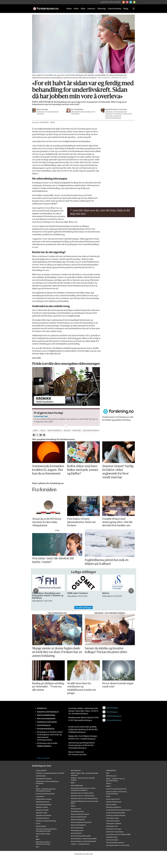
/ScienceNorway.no (114, 720)
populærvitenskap (91, 430)
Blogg (125, 9)
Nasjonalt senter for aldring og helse (82, 793)
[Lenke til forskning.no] (47, 7)
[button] (123, 2)
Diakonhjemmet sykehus (43, 778)
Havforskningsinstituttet (43, 804)
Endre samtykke (43, 758)
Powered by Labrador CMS (83, 854)
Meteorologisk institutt (43, 834)
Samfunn (91, 9)
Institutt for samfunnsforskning (46, 821)
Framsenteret (40, 796)
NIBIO (38, 839)
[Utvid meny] (133, 8)
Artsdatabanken (41, 776)
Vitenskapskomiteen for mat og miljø (117, 845)
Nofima (73, 806)
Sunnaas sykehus (111, 804)
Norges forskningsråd (78, 819)
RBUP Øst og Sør (111, 776)
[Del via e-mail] (44, 435)
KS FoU (38, 823)
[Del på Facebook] (33, 435)
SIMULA (108, 783)
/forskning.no (112, 712)
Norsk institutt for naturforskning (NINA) (84, 838)
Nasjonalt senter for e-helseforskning (82, 795)
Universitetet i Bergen (113, 821)
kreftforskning (54, 430)
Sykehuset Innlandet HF (113, 807)
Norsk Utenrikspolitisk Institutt (81, 836)
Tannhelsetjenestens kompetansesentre (118, 810)
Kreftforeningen (41, 826)
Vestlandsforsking (112, 837)
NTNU (73, 783)
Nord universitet (76, 809)
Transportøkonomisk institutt (115, 812)
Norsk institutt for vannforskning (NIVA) (83, 841)
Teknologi (101, 9)
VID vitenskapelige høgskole (115, 842)
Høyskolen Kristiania (42, 818)
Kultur (69, 9)
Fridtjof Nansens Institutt (44, 799)
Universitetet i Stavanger (113, 829)
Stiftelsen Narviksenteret (113, 802)
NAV (37, 836)
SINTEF (108, 786)
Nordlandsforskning (77, 811)
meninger (76, 430)
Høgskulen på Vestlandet (43, 815)
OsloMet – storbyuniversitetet (80, 844)
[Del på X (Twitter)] (37, 435)
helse (42, 430)
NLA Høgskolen (76, 770)
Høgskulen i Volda (41, 812)
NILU (37, 847)
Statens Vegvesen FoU (113, 799)
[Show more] (66, 426)
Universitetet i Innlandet (113, 823)
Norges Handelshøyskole (79, 817)
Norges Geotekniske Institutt (80, 814)
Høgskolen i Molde (42, 807)
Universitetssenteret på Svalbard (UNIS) (118, 834)
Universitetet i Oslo (112, 826)
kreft (35, 430)
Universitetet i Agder (112, 818)
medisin (67, 430)
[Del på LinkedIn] (40, 435)
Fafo (37, 786)
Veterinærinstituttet (112, 840)
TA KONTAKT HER (41, 416)
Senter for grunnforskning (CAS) (116, 789)
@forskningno (112, 708)
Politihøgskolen (111, 770)
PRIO (107, 773)
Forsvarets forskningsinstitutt (45, 793)
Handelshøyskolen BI (42, 802)
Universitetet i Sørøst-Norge (114, 831)
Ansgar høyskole (41, 770)
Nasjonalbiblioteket (77, 785)
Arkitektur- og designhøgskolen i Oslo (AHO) (50, 773)
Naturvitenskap (114, 9)
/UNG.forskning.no (114, 716)
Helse (76, 9)
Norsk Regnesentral (77, 830)
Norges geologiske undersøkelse (81, 822)
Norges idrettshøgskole (78, 825)
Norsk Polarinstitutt (77, 828)
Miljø (83, 9)
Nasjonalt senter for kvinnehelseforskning (84, 798)
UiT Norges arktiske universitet (115, 815)
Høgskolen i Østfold (42, 810)
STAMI (108, 796)
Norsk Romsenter (76, 833)
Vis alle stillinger (83, 607)
